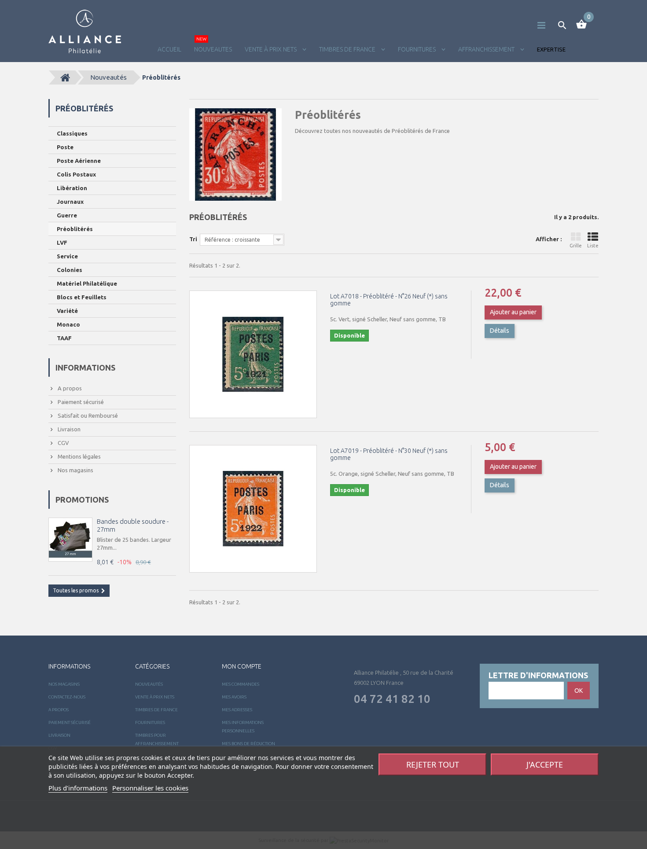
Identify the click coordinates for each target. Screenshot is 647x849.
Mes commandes (240, 684)
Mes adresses (237, 709)
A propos (69, 388)
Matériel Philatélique (87, 283)
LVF (62, 242)
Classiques (72, 133)
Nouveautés (108, 77)
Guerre (67, 215)
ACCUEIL (169, 49)
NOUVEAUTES (213, 49)
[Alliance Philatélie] (84, 31)
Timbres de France (348, 49)
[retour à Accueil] (65, 77)
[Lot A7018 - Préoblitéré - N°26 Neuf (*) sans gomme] (253, 354)
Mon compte (241, 666)
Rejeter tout (432, 764)
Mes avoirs (234, 697)
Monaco (68, 324)
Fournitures (150, 722)
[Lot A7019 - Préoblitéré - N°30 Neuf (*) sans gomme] (253, 509)
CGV (62, 443)
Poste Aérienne (79, 161)
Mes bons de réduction (248, 743)
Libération (72, 188)
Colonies (69, 270)
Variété (67, 311)
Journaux (70, 201)
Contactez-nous (66, 697)
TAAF (64, 338)
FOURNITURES (417, 49)
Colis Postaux (76, 174)
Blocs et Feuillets (82, 297)
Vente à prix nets (271, 49)
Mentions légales (78, 456)
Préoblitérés (75, 229)
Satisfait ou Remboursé (87, 415)
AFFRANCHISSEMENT (487, 49)
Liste (593, 245)
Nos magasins (74, 470)
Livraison (68, 429)
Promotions (82, 499)
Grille (576, 245)
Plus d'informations (77, 787)
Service (67, 256)
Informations (85, 367)
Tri (193, 239)
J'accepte (544, 764)
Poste (65, 147)
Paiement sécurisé (80, 402)
